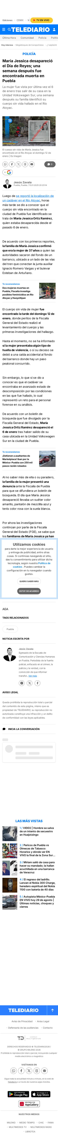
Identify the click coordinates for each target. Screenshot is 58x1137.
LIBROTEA (30, 1131)
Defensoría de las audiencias (23, 1027)
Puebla (10, 629)
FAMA (51, 1122)
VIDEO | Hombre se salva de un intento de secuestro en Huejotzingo (37, 831)
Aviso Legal (43, 1021)
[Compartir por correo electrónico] (31, 164)
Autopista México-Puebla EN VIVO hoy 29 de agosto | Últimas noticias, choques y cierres (37, 901)
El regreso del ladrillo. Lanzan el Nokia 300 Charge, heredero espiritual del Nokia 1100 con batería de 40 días (37, 884)
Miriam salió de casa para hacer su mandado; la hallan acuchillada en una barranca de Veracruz (37, 867)
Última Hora (9, 37)
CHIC (41, 1122)
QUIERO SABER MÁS (29, 581)
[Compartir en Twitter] (18, 164)
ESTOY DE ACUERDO (29, 591)
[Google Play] (18, 1094)
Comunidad (27, 37)
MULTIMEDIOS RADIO (41, 1127)
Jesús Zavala (23, 182)
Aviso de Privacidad (22, 1021)
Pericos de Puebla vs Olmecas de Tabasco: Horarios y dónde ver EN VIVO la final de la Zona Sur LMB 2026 (36, 851)
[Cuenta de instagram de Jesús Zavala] (21, 683)
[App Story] (40, 1094)
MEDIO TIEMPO (27, 1122)
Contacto (48, 1027)
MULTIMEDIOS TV (18, 1127)
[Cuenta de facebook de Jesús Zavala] (37, 683)
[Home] (30, 29)
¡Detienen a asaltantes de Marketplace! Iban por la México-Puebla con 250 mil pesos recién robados (17, 460)
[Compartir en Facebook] (12, 164)
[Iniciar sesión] (54, 29)
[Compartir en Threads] (25, 164)
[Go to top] (52, 1010)
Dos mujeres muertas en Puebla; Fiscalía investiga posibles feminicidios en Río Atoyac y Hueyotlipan (18, 292)
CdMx (20, 20)
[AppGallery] (29, 1103)
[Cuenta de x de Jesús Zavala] (29, 683)
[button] (7, 172)
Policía (42, 37)
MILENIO (11, 1122)
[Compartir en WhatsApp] (5, 164)
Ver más (33, 675)
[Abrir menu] (3, 29)
